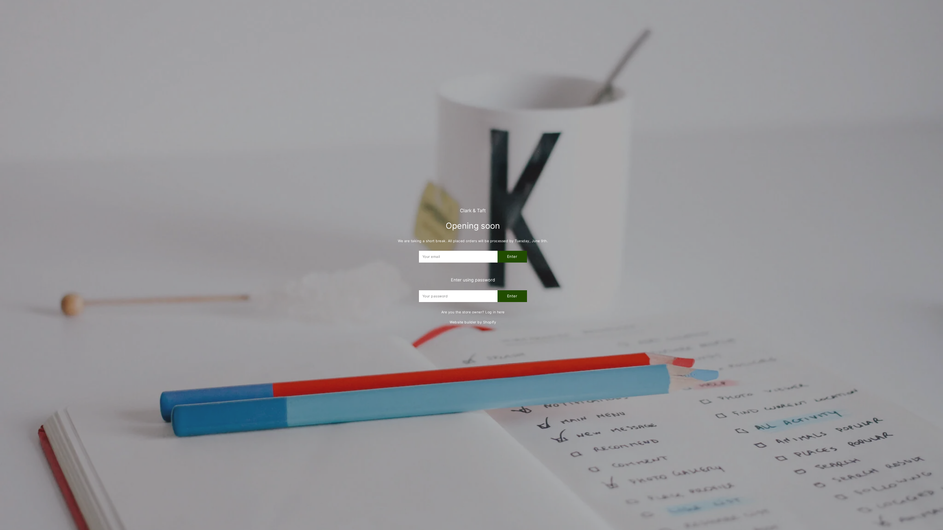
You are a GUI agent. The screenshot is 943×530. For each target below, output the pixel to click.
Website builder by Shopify (473, 322)
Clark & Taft (473, 210)
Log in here (495, 312)
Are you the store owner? (473, 312)
